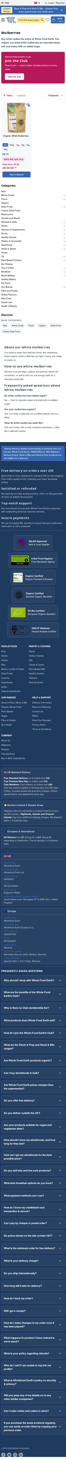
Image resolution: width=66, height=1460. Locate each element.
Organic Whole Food (11, 706)
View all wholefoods (10, 691)
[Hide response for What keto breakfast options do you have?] (60, 1183)
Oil (2, 256)
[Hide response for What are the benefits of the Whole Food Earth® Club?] (60, 994)
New (3, 191)
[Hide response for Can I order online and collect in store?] (60, 1410)
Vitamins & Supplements (13, 229)
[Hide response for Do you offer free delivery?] (60, 1100)
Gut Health (6, 724)
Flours (4, 198)
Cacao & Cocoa (36, 664)
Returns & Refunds (41, 706)
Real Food (6, 298)
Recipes (5, 749)
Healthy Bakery (8, 279)
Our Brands (6, 286)
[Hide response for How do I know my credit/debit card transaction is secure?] (60, 1209)
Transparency (8, 753)
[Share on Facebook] (3, 1455)
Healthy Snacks (8, 237)
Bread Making (8, 275)
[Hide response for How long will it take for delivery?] (60, 1285)
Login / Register (56, 2)
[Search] (42, 20)
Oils (31, 660)
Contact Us (37, 711)
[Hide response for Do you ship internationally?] (60, 1273)
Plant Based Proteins (11, 260)
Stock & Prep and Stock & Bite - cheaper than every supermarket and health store (30, 10)
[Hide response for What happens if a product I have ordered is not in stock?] (60, 1339)
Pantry (4, 233)
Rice (3, 664)
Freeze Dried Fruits (10, 210)
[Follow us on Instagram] (15, 1455)
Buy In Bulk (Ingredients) (13, 758)
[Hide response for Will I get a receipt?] (60, 1310)
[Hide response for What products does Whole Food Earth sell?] (60, 1020)
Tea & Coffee (7, 267)
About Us (5, 740)
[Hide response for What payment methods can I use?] (60, 1195)
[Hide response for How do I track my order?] (60, 1298)
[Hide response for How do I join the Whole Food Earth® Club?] (60, 1032)
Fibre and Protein (9, 290)
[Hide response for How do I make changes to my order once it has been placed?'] (60, 1324)
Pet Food (5, 283)
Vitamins (33, 677)
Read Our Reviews (41, 720)
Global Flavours (9, 294)
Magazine (6, 744)
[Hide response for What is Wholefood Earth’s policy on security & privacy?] (60, 1382)
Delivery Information (42, 702)
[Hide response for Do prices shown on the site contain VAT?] (60, 1235)
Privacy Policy (39, 724)
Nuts (3, 651)
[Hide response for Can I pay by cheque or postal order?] (60, 1223)
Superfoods (6, 244)
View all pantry (36, 682)
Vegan (4, 715)
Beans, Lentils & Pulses (12, 669)
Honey (4, 252)
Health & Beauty (9, 306)
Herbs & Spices (8, 248)
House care (6, 302)
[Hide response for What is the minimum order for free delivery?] (60, 1248)
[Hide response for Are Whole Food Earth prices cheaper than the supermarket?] (60, 1086)
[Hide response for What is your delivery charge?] (60, 1260)
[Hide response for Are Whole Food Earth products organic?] (60, 1060)
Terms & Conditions (41, 729)
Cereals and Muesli (10, 218)
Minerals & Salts (9, 221)
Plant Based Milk (37, 669)
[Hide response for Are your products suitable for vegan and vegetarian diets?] (60, 1126)
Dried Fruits (7, 206)
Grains (4, 660)
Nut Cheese (7, 263)
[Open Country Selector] (38, 3)
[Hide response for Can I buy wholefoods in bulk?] (60, 1073)
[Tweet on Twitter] (9, 1455)
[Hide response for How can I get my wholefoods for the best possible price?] (60, 1156)
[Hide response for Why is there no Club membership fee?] (60, 1007)
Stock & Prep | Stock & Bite (14, 702)
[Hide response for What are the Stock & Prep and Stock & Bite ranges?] (60, 1046)
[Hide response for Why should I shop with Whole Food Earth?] (60, 980)
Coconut (5, 677)
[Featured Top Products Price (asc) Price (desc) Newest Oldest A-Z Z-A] (55, 95)
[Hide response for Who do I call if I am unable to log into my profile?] (60, 1367)
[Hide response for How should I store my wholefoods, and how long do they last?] (60, 1141)
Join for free (14, 76)
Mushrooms (7, 214)
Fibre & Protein (8, 720)
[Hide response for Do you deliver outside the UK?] (60, 1113)
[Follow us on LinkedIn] (21, 1455)
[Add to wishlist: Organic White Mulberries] (28, 105)
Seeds (4, 655)
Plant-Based (7, 711)
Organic (5, 202)
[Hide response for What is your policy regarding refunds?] (60, 1353)
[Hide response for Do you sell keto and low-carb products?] (60, 1170)
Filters (10, 95)
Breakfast (5, 271)
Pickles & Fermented (11, 241)
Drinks (4, 225)
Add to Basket (17, 174)
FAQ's (35, 715)
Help (7, 2)
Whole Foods (7, 195)
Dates (4, 686)
